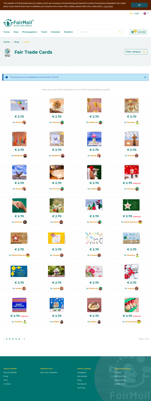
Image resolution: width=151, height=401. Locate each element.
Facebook (81, 384)
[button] (146, 13)
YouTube (81, 388)
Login (136, 13)
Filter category (135, 51)
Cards (26, 42)
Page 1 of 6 (144, 339)
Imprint (117, 372)
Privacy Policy (120, 380)
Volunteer (55, 32)
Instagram (81, 372)
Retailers (68, 32)
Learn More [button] (108, 6)
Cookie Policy (120, 384)
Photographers (29, 32)
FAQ (6, 380)
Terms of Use (120, 376)
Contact (7, 384)
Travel (44, 32)
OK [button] (139, 5)
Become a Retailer (48, 372)
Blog (79, 380)
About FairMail (10, 372)
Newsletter (82, 376)
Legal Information (122, 368)
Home (7, 32)
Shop (16, 32)
